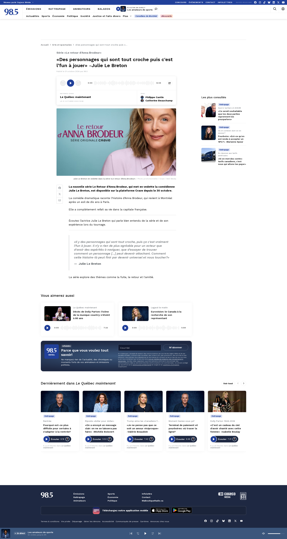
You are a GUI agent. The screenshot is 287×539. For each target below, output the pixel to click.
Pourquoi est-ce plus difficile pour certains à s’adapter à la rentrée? (57, 428)
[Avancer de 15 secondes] (78, 83)
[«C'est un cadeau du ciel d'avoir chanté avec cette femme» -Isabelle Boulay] (227, 401)
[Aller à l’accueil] (11, 12)
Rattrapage (79, 497)
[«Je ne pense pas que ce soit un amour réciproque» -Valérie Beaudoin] (143, 401)
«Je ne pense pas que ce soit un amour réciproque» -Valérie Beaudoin (142, 428)
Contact (146, 497)
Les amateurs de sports (140, 10)
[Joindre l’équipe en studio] (156, 9)
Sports (111, 494)
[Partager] (169, 83)
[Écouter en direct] (118, 8)
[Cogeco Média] (226, 497)
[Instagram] (260, 2)
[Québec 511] (243, 499)
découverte (166, 16)
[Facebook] (255, 2)
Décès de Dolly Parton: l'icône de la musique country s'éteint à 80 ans (91, 315)
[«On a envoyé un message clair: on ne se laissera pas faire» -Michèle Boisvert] (102, 401)
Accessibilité (108, 521)
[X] (278, 2)
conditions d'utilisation (171, 365)
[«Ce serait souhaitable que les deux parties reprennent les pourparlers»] (208, 110)
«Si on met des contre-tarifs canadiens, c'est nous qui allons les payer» (232, 161)
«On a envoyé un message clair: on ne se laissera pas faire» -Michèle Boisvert (101, 428)
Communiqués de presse (127, 521)
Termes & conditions (50, 521)
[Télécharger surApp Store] (160, 510)
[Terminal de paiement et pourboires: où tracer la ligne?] (185, 401)
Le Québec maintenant (75, 97)
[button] (131, 533)
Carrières (144, 521)
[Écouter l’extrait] (70, 83)
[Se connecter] (283, 9)
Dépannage (77, 521)
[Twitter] (60, 194)
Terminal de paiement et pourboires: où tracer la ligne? (183, 428)
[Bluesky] (269, 2)
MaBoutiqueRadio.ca (152, 500)
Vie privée (65, 521)
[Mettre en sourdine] (263, 533)
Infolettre (147, 494)
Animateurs (79, 500)
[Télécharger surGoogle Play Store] (182, 510)
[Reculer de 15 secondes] (63, 83)
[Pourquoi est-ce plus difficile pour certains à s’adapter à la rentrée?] (60, 401)
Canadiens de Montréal (146, 16)
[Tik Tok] (264, 2)
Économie (113, 497)
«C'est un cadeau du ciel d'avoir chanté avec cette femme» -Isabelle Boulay (225, 428)
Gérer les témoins (92, 521)
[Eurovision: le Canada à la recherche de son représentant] (135, 313)
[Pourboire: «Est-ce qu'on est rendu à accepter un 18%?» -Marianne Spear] (208, 133)
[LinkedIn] (274, 2)
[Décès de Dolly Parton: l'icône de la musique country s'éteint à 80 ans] (57, 313)
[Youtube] (283, 2)
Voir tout (228, 383)
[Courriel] (60, 200)
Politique (112, 500)
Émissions (78, 494)
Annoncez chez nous (159, 521)
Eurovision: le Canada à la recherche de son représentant (166, 315)
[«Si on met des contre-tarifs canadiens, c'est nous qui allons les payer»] (208, 155)
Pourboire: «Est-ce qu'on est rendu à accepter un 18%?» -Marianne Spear (231, 139)
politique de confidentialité (142, 365)
